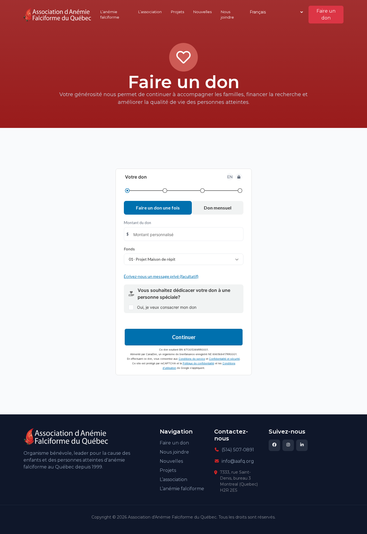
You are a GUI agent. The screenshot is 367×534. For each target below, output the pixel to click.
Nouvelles (202, 11)
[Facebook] (274, 445)
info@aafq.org (238, 461)
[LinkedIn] (302, 445)
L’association (150, 11)
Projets (177, 11)
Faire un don (326, 14)
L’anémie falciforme (109, 14)
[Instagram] (288, 445)
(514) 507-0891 (238, 449)
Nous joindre (227, 14)
